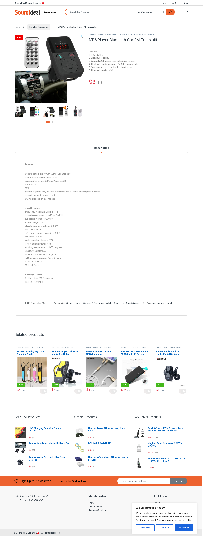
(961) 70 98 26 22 (29, 500)
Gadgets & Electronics (113, 34)
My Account (170, 3)
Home (17, 27)
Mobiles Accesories (38, 27)
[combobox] (101, 12)
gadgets (161, 303)
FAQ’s (91, 503)
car (154, 303)
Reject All (164, 527)
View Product (43, 391)
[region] (164, 518)
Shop (186, 3)
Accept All (184, 527)
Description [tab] (101, 148)
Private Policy (95, 506)
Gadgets (70, 347)
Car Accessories (96, 34)
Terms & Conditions (97, 510)
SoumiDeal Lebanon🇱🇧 (27, 533)
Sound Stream (148, 34)
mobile (170, 303)
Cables (20, 347)
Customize (145, 527)
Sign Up (179, 481)
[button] (81, 36)
